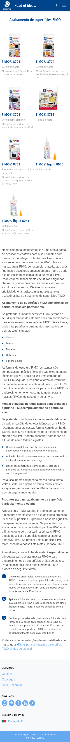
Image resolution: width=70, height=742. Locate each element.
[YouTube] (25, 703)
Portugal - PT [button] (16, 721)
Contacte (7, 673)
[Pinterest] (11, 703)
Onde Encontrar (12, 685)
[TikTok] (32, 703)
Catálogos (8, 679)
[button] (56, 5)
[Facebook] (18, 703)
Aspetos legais (22, 734)
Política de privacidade (44, 734)
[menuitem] (35, 674)
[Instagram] (4, 703)
